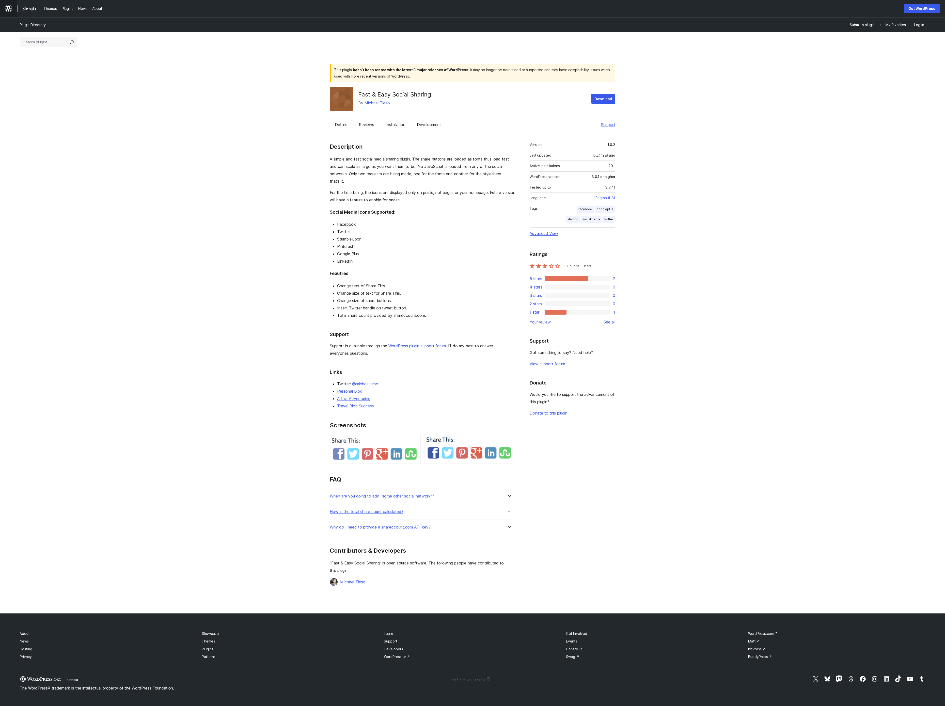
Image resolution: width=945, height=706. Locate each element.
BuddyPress (760, 657)
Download (603, 99)
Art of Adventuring (353, 398)
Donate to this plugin (548, 413)
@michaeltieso (365, 383)
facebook (586, 209)
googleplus (605, 209)
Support (608, 124)
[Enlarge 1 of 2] (413, 440)
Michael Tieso (377, 102)
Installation (395, 124)
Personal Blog (349, 391)
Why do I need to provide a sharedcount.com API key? (380, 527)
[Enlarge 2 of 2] (508, 440)
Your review (540, 322)
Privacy (26, 657)
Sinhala (72, 680)
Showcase (210, 633)
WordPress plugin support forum (417, 345)
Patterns (209, 657)
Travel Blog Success (355, 405)
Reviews (366, 124)
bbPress (757, 649)
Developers (393, 649)
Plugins (207, 649)
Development (429, 124)
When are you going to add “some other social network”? (382, 496)
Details (341, 124)
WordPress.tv (397, 657)
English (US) (605, 198)
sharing (572, 219)
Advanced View (544, 233)
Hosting (26, 649)
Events (571, 641)
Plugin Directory (33, 25)
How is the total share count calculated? (366, 511)
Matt (754, 641)
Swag (572, 657)
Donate (574, 649)
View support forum (547, 363)
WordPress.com (763, 633)
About (25, 633)
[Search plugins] (72, 42)
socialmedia (591, 219)
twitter (608, 219)
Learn (388, 633)
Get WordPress (921, 8)
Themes (208, 641)
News (24, 641)
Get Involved (576, 633)
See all (609, 322)
